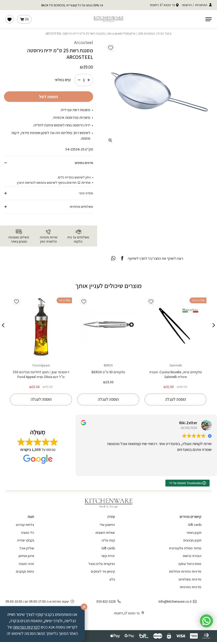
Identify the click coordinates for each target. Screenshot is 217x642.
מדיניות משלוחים (190, 579)
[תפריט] (208, 19)
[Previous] (214, 325)
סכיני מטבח (26, 563)
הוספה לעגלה (175, 399)
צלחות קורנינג (25, 524)
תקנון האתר (193, 532)
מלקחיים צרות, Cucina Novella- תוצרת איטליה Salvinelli (175, 374)
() (27, 19)
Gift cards (194, 524)
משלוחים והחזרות (81, 206)
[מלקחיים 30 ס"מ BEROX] (108, 326)
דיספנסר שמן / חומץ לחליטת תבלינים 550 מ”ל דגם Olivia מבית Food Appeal (41, 374)
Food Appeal (41, 365)
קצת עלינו (108, 540)
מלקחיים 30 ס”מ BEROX (108, 372)
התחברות (201, 5)
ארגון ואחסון (26, 556)
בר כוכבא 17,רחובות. (126, 613)
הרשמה (187, 5)
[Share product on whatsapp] (113, 258)
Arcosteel (83, 42)
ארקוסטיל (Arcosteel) (121, 33)
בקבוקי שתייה (25, 540)
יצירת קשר (108, 556)
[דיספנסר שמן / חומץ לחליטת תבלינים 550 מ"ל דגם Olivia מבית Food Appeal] (41, 326)
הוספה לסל (48, 97)
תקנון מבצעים (192, 540)
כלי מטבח (27, 532)
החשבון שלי (107, 524)
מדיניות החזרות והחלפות (185, 571)
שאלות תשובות (105, 532)
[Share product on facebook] (122, 258)
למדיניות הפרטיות (26, 627)
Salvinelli (175, 365)
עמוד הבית (164, 33)
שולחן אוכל (26, 548)
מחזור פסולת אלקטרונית (185, 548)
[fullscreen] (110, 140)
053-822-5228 (106, 601)
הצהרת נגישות (192, 556)
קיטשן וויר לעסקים (103, 571)
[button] (110, 47)
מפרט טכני (86, 193)
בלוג (112, 579)
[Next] (3, 325)
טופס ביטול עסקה (189, 563)
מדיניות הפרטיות (190, 587)
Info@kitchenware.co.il (175, 601)
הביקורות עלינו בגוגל (101, 563)
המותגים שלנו (146, 33)
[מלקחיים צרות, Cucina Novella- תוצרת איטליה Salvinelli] (175, 326)
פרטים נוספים (84, 162)
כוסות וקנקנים (25, 571)
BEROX (108, 365)
